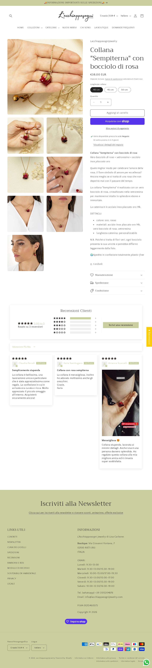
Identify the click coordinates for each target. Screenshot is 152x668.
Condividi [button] (97, 264)
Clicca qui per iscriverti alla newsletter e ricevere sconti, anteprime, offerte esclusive (76, 512)
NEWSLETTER (14, 542)
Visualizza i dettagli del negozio (108, 145)
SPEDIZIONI (13, 552)
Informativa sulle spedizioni (107, 661)
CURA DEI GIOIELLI (16, 547)
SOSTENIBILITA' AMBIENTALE (21, 573)
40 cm (96, 90)
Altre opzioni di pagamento (117, 128)
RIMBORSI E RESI (15, 563)
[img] (19, 358)
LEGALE (11, 584)
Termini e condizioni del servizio (132, 658)
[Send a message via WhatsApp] (146, 662)
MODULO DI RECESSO (18, 568)
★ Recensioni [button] (149, 336)
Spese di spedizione (113, 79)
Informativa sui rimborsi (84, 658)
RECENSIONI (13, 558)
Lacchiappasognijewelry (45, 658)
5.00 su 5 (39, 323)
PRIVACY (11, 578)
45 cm (110, 90)
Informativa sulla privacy (106, 658)
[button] (10, 16)
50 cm (124, 90)
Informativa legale (128, 661)
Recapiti (141, 661)
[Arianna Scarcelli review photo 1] (121, 403)
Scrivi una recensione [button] (121, 325)
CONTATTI (12, 537)
